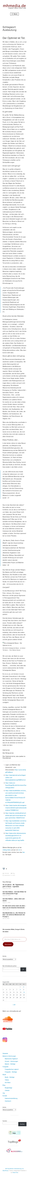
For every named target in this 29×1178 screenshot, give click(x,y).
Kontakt (5, 1096)
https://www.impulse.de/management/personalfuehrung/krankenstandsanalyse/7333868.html (16, 807)
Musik (4, 1074)
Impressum (8, 1101)
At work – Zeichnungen (11, 1061)
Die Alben (8, 1082)
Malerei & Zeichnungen (9, 1056)
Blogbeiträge (8, 1088)
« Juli (13, 1005)
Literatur (7, 1090)
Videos (7, 1080)
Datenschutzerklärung (11, 1098)
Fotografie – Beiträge (11, 1072)
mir (19, 850)
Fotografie (5, 1067)
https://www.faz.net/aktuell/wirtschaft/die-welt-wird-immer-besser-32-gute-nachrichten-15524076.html (15, 815)
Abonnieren (8, 944)
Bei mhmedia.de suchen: (10, 966)
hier (23, 852)
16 (24, 992)
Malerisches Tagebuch (11, 1059)
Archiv (4, 1107)
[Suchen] (23, 969)
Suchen (5, 1121)
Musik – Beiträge (9, 1077)
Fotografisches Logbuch (12, 1069)
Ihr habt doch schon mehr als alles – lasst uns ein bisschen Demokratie (14, 907)
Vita (4, 1093)
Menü (15, 14)
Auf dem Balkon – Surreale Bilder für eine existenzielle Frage (14, 893)
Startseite (5, 1053)
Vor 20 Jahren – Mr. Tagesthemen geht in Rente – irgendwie (13, 885)
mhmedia (6, 873)
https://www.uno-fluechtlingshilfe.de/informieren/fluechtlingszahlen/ (15, 785)
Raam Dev (15, 1172)
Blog (13, 873)
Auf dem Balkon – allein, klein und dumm (13, 900)
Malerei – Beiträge (10, 1064)
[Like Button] (4, 868)
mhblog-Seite (7, 850)
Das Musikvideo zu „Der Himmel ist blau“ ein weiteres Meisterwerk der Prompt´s (14, 915)
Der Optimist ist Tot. (14, 38)
